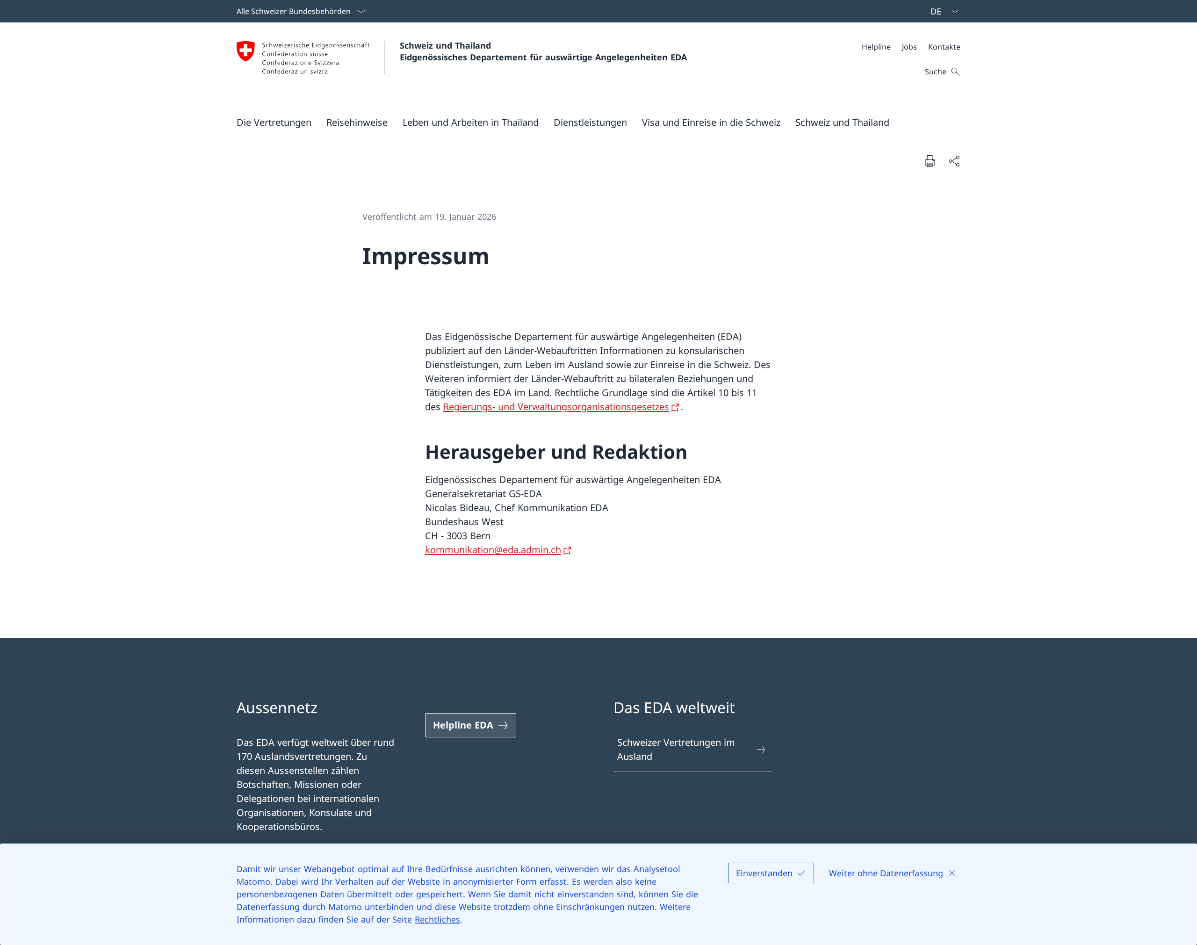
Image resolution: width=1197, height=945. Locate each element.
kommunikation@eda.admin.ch (493, 549)
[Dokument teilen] (954, 161)
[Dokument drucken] (929, 161)
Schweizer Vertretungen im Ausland (676, 749)
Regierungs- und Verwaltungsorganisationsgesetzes (556, 406)
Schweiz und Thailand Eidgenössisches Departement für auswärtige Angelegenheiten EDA (543, 51)
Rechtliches (437, 919)
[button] (274, 122)
